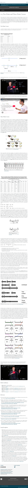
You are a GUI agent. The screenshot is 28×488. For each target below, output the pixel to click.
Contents (2, 10)
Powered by (13, 478)
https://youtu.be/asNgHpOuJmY (10, 398)
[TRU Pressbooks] (3, 2)
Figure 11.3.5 (14, 455)
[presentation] (9, 49)
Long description (16, 149)
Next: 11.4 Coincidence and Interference (22, 487)
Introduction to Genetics (14, 7)
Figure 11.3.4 (12, 451)
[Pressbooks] (1, 479)
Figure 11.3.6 (21, 461)
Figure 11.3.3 (20, 444)
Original (7, 386)
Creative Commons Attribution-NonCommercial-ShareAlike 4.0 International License (7, 472)
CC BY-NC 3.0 (21, 386)
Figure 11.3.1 (6, 435)
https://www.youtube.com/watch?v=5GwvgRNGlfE (11, 416)
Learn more (13, 4)
